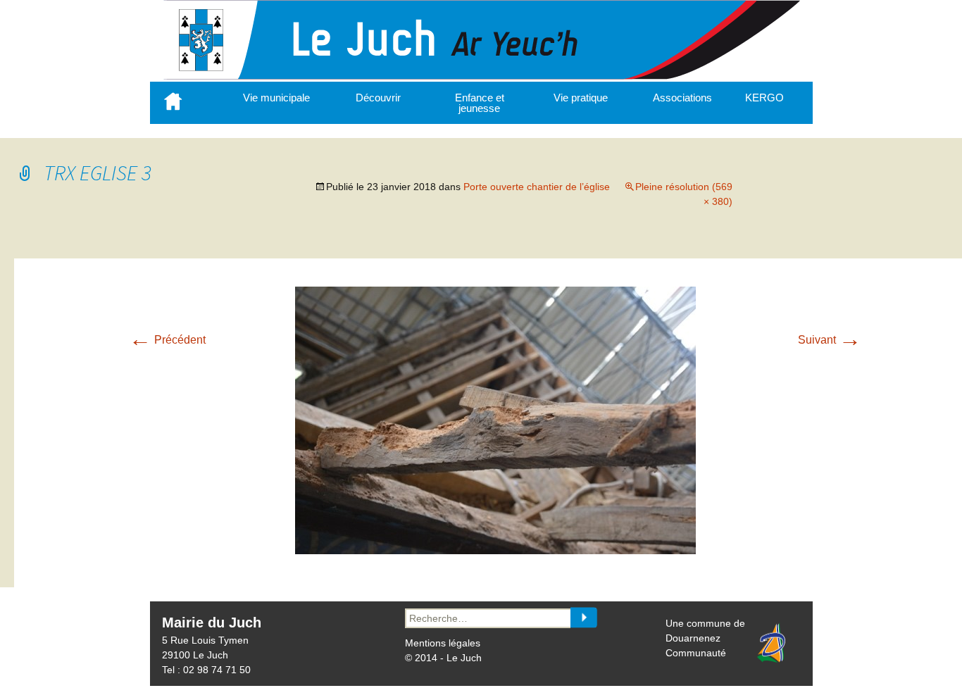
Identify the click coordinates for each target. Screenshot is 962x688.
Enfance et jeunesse (479, 103)
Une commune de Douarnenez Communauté (705, 638)
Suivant (829, 340)
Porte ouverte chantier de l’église (536, 186)
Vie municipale (276, 98)
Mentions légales (442, 643)
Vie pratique (581, 98)
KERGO (764, 98)
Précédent (167, 340)
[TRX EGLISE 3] (495, 550)
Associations (682, 98)
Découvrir (378, 98)
